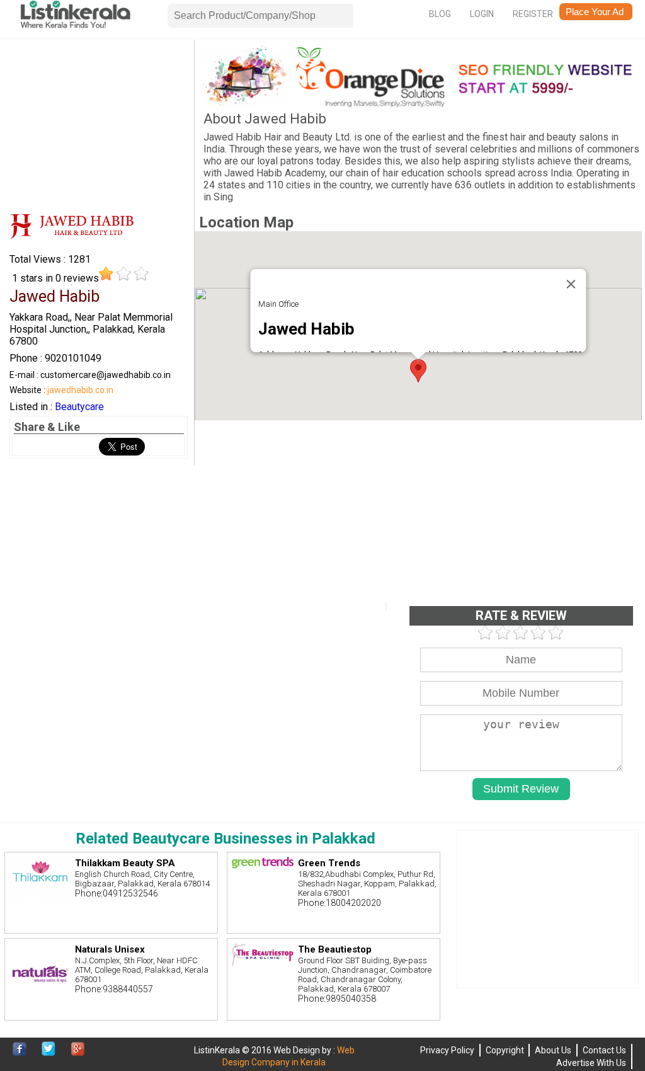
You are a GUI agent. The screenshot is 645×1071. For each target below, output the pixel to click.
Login (482, 14)
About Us (553, 1050)
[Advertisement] (98, 124)
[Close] (571, 284)
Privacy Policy (447, 1050)
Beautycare (79, 407)
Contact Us (604, 1050)
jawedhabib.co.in (80, 390)
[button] (418, 370)
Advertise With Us (591, 1063)
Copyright (505, 1050)
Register (533, 14)
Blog (440, 14)
